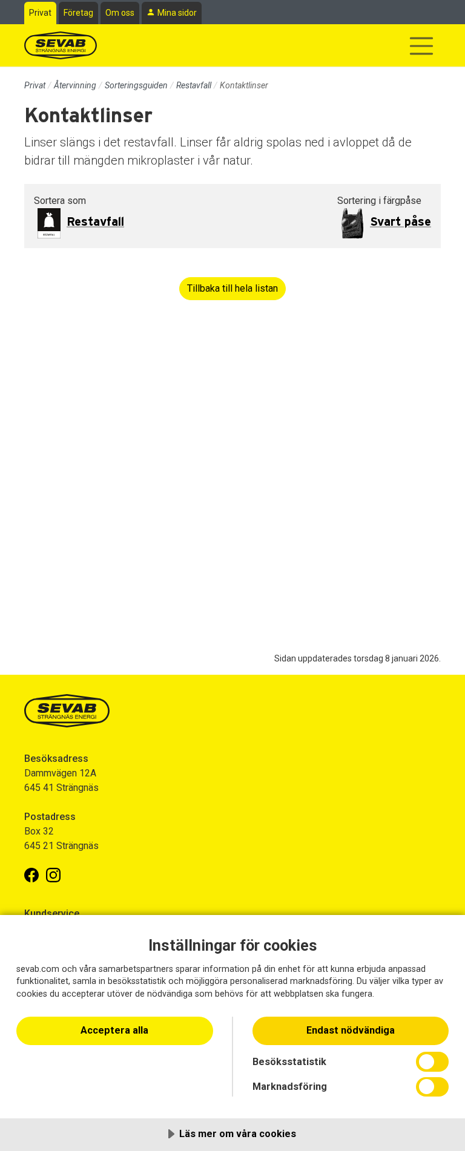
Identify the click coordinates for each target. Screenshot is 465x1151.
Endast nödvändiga (350, 1030)
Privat (40, 13)
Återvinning (75, 85)
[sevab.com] (60, 45)
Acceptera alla (114, 1030)
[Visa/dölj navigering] (421, 46)
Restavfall (193, 85)
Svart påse (400, 222)
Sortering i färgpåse (379, 200)
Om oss (119, 13)
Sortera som (60, 200)
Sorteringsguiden (136, 85)
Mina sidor (177, 13)
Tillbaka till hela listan (232, 288)
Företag (78, 13)
